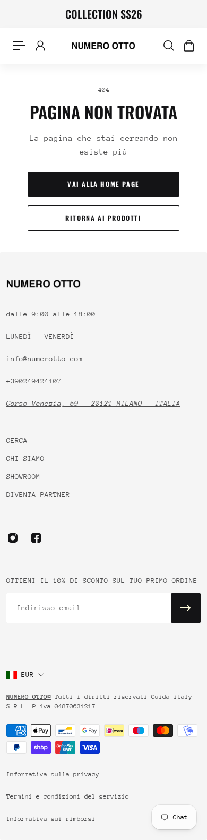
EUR (27, 675)
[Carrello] (188, 45)
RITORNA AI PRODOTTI (103, 218)
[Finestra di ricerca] (168, 45)
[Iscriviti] (186, 608)
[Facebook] (36, 538)
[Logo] (103, 45)
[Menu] (19, 46)
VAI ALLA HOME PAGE (103, 184)
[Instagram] (12, 538)
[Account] (40, 45)
